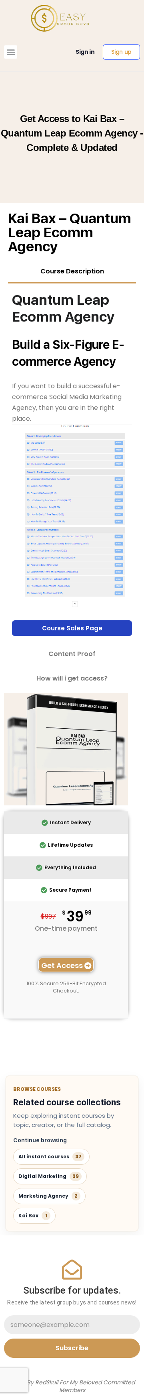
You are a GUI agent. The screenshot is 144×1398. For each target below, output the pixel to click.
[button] (10, 52)
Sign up (121, 52)
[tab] (72, 272)
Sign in (85, 52)
